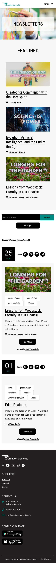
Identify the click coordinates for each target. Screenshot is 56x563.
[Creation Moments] (11, 4)
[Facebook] (3, 465)
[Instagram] (18, 465)
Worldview (13, 152)
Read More (27, 341)
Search (47, 217)
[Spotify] (23, 465)
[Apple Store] (12, 541)
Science (12, 102)
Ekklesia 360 (46, 559)
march (33, 397)
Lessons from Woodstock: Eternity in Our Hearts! (24, 189)
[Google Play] (12, 533)
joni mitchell (31, 298)
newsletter (12, 392)
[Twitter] (13, 465)
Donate (5, 487)
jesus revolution (14, 303)
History (21, 197)
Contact (5, 483)
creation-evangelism (16, 397)
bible (10, 387)
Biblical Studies (31, 197)
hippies (31, 303)
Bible (19, 102)
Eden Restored (15, 404)
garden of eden (22, 240)
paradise (27, 392)
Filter (26, 225)
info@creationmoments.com (18, 515)
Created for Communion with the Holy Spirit (26, 94)
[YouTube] (8, 465)
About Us (6, 479)
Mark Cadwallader (32, 349)
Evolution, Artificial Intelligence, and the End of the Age (25, 142)
